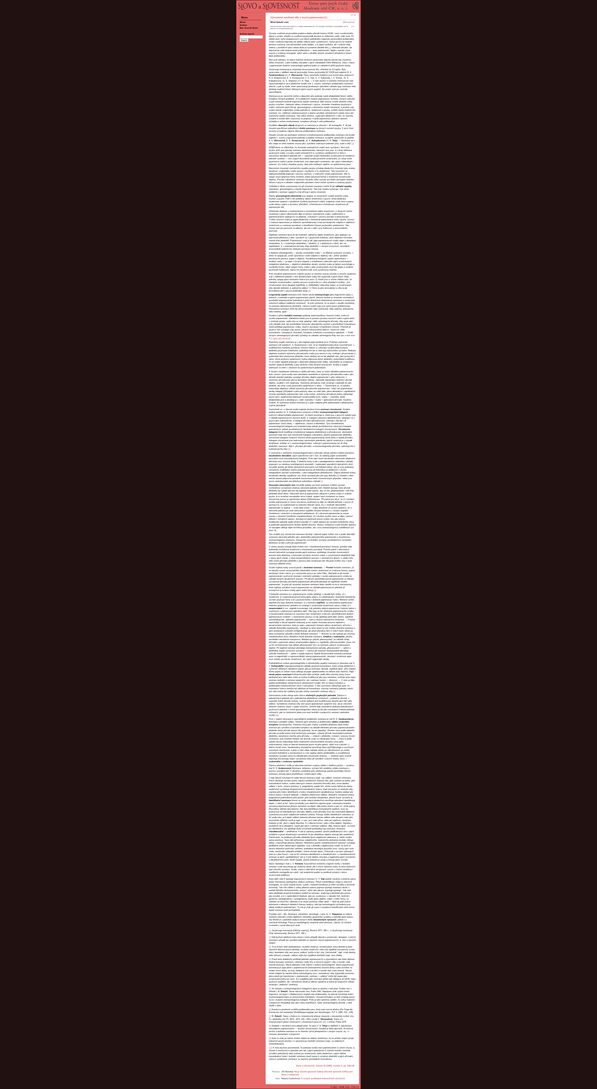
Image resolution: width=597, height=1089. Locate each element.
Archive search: (247, 34)
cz (355, 15)
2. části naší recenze (280, 338)
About (242, 22)
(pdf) (352, 26)
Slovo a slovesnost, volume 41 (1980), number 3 (319, 1066)
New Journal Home (249, 28)
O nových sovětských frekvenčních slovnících (323, 1078)
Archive (243, 25)
